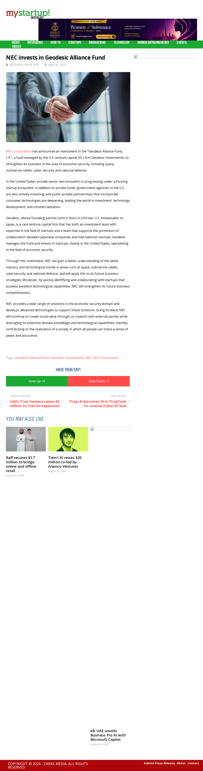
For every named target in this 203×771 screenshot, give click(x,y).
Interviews (35, 42)
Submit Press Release (159, 763)
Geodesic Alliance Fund (31, 358)
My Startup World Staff (24, 64)
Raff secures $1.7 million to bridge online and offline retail (21, 464)
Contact (193, 763)
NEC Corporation (19, 151)
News (15, 42)
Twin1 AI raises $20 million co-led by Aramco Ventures (64, 462)
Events (181, 42)
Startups (74, 42)
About (181, 763)
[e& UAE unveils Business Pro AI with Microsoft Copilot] (110, 576)
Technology (121, 42)
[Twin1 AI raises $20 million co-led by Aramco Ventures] (68, 439)
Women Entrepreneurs (153, 42)
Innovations (97, 42)
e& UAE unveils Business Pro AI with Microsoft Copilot (108, 735)
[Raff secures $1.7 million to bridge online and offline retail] (26, 439)
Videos (16, 46)
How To (55, 42)
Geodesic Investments (67, 358)
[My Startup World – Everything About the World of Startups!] (28, 21)
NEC (88, 358)
